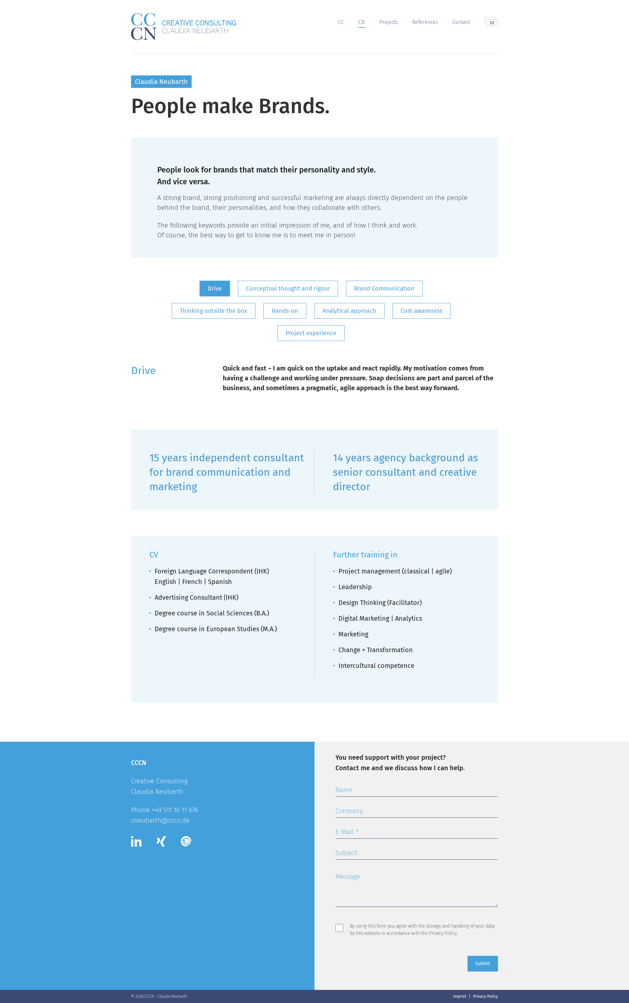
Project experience (311, 333)
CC (341, 22)
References (425, 22)
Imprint (459, 996)
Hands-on (285, 310)
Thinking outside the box (213, 310)
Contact (461, 22)
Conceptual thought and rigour (288, 288)
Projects (388, 22)
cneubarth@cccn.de (160, 820)
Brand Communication (384, 288)
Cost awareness (421, 310)
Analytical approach (349, 310)
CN (361, 22)
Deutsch (492, 23)
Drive (215, 288)
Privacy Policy (442, 933)
